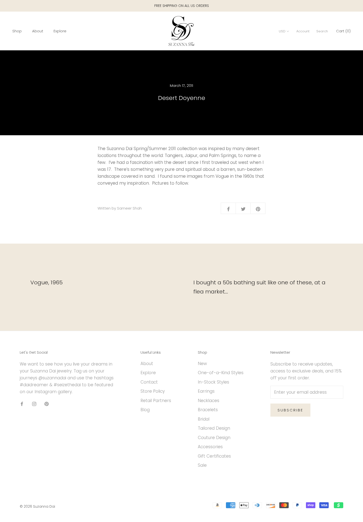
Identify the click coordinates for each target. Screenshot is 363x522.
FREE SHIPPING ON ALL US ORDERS (181, 5)
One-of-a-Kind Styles (220, 373)
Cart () (343, 31)
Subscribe (290, 410)
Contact (149, 382)
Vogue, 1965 (46, 282)
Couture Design (214, 438)
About (37, 31)
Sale (202, 465)
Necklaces (208, 401)
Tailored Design (214, 428)
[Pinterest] (46, 403)
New (202, 364)
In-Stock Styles (213, 382)
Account (302, 31)
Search (322, 31)
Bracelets (208, 410)
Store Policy (153, 391)
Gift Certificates (214, 456)
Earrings (206, 391)
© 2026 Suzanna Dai (37, 506)
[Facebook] (22, 403)
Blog (145, 410)
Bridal (203, 419)
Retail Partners (156, 401)
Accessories (210, 447)
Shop (17, 31)
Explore (60, 31)
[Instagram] (34, 403)
